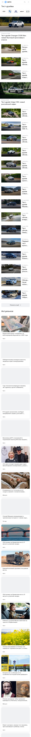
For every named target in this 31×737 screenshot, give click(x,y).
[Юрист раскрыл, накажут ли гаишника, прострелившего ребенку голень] (15, 719)
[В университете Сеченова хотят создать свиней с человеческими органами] (15, 484)
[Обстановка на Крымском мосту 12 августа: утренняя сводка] (15, 589)
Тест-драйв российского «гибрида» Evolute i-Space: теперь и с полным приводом (25, 269)
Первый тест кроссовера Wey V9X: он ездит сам (25, 243)
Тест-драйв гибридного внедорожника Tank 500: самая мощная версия (25, 295)
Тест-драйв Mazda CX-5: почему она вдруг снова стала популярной (25, 204)
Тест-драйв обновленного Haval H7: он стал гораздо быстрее (25, 166)
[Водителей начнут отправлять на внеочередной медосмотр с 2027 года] (15, 328)
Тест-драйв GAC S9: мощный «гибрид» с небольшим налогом (25, 127)
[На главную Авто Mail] (9, 2)
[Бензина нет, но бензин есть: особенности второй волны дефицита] (15, 667)
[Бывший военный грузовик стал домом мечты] (15, 563)
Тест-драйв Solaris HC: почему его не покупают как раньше (25, 256)
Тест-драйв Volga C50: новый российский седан (13, 103)
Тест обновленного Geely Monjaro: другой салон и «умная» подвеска (25, 230)
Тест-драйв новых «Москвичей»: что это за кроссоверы (25, 192)
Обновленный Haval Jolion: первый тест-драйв (25, 282)
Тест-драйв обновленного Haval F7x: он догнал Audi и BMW (25, 153)
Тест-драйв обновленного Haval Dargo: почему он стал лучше (25, 114)
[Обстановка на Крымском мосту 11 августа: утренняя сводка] (15, 537)
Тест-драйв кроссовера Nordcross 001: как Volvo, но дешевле (25, 179)
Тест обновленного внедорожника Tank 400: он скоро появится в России (25, 217)
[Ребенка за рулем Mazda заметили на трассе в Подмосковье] (15, 615)
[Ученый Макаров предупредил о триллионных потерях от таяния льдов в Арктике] (15, 510)
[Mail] (6, 2)
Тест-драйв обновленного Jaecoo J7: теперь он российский (25, 140)
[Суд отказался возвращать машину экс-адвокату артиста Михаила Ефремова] (15, 380)
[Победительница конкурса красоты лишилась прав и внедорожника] (15, 354)
